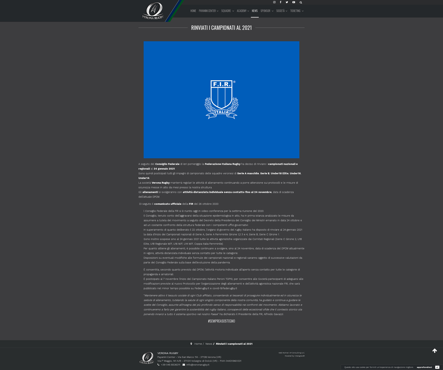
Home (193, 11)
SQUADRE (226, 11)
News (255, 11)
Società (280, 11)
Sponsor (266, 11)
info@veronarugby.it (198, 364)
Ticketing (295, 11)
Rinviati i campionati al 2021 (221, 27)
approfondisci (424, 367)
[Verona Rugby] (152, 10)
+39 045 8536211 (170, 364)
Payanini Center (207, 11)
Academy (241, 11)
